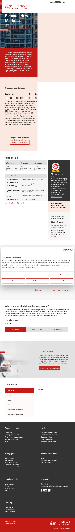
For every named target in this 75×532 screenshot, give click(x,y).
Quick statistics (46, 437)
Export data (38, 290)
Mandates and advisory (49, 435)
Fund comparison (47, 439)
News (43, 458)
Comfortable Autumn (12, 465)
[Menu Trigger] (73, 2)
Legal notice (9, 484)
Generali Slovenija (10, 523)
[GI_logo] (16, 8)
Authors (7, 490)
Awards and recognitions (14, 437)
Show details (64, 275)
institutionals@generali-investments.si (54, 486)
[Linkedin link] (45, 490)
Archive (10, 400)
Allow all (61, 281)
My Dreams (9, 460)
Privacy (7, 486)
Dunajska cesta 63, (11, 509)
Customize (36, 281)
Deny (14, 281)
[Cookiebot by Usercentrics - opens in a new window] (64, 250)
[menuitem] (55, 2)
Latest (9, 395)
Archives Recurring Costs (15, 409)
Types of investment (36, 329)
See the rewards (56, 197)
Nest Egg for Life (11, 463)
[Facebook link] (42, 490)
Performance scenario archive (16, 405)
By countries (15, 329)
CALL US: (55, 2)
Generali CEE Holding (11, 521)
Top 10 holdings (57, 329)
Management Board (12, 435)
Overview (8, 433)
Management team (11, 439)
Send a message (47, 463)
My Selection (9, 458)
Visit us (7, 441)
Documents (11, 390)
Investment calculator (48, 441)
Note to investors (11, 488)
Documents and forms (49, 460)
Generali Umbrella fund (49, 433)
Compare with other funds (60, 290)
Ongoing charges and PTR (15, 414)
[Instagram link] (49, 490)
